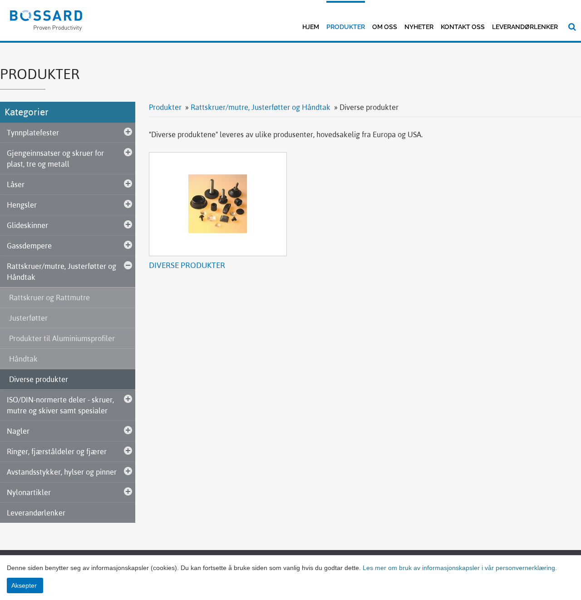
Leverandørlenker (525, 26)
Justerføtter (28, 318)
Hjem (310, 26)
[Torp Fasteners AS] (46, 19)
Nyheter (418, 26)
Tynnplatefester (33, 132)
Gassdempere (29, 245)
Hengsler (22, 205)
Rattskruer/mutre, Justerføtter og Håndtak (61, 271)
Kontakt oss (463, 26)
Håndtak (23, 359)
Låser (16, 184)
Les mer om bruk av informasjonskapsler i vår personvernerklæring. (459, 567)
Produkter (345, 26)
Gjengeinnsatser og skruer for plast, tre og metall (55, 158)
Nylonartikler (29, 492)
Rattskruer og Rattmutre (49, 297)
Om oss (384, 26)
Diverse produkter (38, 379)
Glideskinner (27, 225)
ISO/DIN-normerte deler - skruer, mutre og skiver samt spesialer (60, 405)
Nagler (18, 431)
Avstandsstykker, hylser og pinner (62, 472)
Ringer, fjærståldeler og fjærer (57, 451)
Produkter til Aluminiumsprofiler (62, 338)
